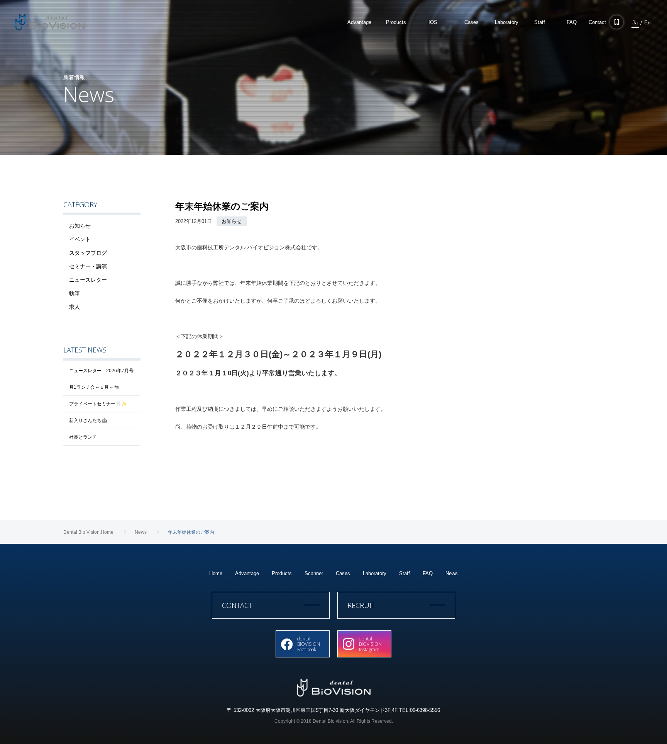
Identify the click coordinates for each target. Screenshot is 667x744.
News (451, 573)
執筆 (74, 293)
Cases (343, 573)
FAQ (428, 573)
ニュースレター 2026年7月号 (101, 370)
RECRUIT (361, 605)
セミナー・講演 (88, 266)
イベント (80, 239)
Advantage (247, 573)
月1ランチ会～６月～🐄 (94, 387)
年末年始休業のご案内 (222, 206)
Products (282, 573)
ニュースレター (88, 280)
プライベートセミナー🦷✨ (98, 404)
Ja (635, 23)
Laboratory (374, 573)
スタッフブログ (88, 253)
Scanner (314, 573)
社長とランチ (83, 437)
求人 (74, 307)
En (647, 23)
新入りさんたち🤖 (88, 420)
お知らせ (232, 221)
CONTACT (237, 605)
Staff (404, 573)
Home (215, 573)
